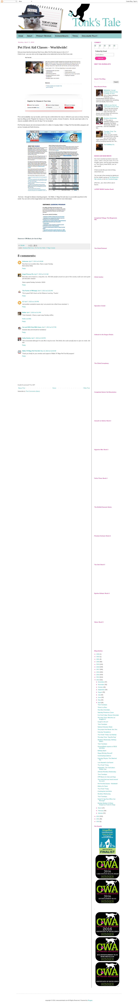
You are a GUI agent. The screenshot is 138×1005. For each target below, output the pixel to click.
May (99, 700)
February (101, 810)
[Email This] (29, 245)
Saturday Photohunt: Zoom (106, 712)
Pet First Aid (38, 248)
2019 (98, 664)
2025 (98, 654)
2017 (98, 669)
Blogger (90, 1000)
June (99, 697)
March (100, 808)
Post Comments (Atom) (33, 391)
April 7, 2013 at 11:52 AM (45, 290)
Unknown (25, 261)
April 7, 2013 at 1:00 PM (32, 301)
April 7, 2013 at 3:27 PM (49, 327)
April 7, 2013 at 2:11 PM (34, 312)
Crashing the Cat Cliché (105, 791)
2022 (98, 656)
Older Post (86, 388)
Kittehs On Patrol (103, 786)
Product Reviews (43, 36)
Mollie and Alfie (26, 319)
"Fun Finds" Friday (103, 765)
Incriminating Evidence (104, 755)
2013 (98, 680)
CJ (23, 301)
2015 (98, 674)
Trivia (75, 36)
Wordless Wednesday (110, 118)
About (29, 36)
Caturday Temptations (104, 732)
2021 (98, 659)
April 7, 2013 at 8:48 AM (36, 261)
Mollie (24, 312)
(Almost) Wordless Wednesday (107, 771)
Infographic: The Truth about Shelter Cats (106, 768)
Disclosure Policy (89, 36)
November (101, 684)
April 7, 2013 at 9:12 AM (41, 274)
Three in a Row (102, 707)
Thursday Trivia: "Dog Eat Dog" (107, 737)
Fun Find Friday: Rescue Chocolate (108, 715)
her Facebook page (111, 179)
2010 (98, 821)
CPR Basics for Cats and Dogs (107, 777)
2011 (98, 819)
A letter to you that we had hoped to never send (111, 105)
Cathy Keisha (26, 338)
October (100, 687)
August (100, 692)
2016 (98, 672)
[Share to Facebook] (34, 245)
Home (20, 36)
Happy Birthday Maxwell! (105, 753)
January (100, 813)
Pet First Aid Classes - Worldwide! (108, 783)
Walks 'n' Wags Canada (48, 248)
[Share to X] (33, 245)
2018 (98, 667)
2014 (98, 677)
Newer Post (21, 388)
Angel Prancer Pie (28, 274)
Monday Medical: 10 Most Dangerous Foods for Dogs (106, 803)
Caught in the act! (103, 721)
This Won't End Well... (104, 710)
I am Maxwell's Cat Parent (105, 762)
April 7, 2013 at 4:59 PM (38, 338)
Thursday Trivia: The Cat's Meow (110, 132)
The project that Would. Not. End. (107, 729)
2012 (98, 816)
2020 (98, 661)
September (101, 689)
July (99, 695)
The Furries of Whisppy (29, 290)
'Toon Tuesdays (102, 704)
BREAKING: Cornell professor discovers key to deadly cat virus (111, 91)
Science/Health (61, 36)
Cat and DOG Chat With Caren (31, 327)
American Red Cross (28, 248)
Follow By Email (101, 51)
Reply (24, 268)
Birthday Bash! (102, 750)
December (101, 682)
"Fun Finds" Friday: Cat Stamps (107, 734)
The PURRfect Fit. (109, 144)
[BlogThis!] (31, 245)
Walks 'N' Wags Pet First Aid (31, 351)
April (99, 702)
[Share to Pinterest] (36, 245)
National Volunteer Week (105, 727)
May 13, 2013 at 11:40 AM (48, 351)
